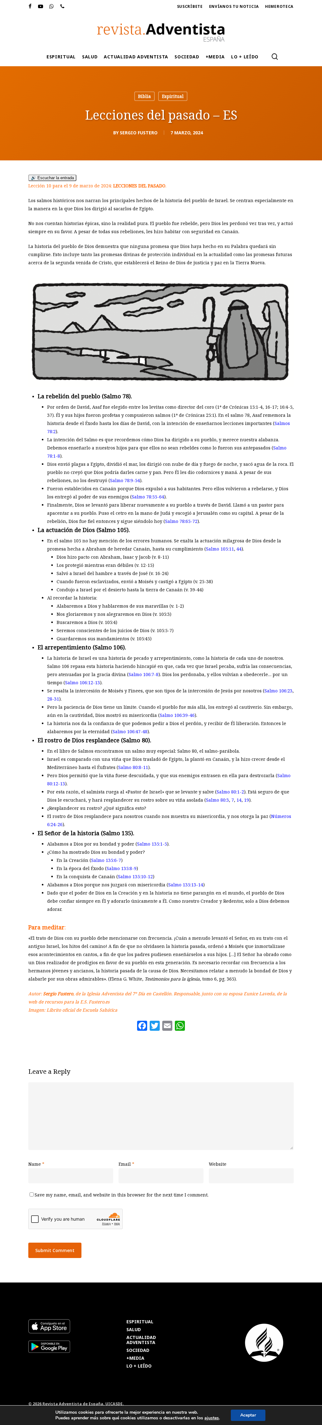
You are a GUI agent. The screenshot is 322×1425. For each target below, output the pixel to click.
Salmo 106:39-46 (177, 715)
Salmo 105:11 (220, 549)
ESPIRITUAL (139, 1322)
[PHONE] (62, 6)
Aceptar (248, 1415)
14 (239, 800)
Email (126, 1164)
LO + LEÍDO (139, 1366)
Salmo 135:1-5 (152, 844)
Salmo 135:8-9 (121, 868)
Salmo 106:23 (278, 691)
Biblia (144, 96)
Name (36, 1164)
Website (217, 1164)
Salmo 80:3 (217, 800)
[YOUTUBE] (40, 6)
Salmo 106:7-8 (143, 674)
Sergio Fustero (139, 133)
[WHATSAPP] (51, 6)
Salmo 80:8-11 (133, 767)
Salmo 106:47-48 (130, 731)
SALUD (133, 1329)
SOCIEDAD (137, 1350)
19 (246, 800)
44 (239, 549)
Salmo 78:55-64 (148, 497)
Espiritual (173, 96)
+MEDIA (135, 1358)
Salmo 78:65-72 (181, 521)
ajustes (211, 1418)
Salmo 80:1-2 (230, 792)
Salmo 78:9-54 (125, 480)
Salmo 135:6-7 (106, 860)
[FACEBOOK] (30, 6)
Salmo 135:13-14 (185, 885)
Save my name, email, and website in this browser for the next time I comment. (121, 1195)
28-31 (53, 699)
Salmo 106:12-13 (82, 683)
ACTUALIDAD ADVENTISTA (141, 1340)
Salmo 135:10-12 (135, 876)
